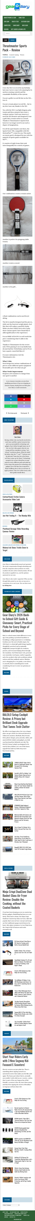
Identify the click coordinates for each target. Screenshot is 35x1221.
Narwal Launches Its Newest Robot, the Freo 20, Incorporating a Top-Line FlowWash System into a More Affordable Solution (23, 1110)
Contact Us (12, 1217)
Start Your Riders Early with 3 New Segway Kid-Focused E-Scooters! (16, 1060)
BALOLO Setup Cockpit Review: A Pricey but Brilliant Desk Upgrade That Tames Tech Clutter (16, 720)
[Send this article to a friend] (11, 402)
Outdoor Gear (25, 22)
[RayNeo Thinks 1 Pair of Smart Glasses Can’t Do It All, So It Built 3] (8, 954)
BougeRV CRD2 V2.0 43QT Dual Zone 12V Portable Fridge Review (23, 848)
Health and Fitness (8, 513)
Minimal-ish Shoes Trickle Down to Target (15, 549)
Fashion (6, 29)
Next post (24, 413)
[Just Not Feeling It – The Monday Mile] (17, 511)
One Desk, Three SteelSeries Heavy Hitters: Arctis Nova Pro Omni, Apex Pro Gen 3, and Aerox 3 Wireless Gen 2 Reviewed (23, 839)
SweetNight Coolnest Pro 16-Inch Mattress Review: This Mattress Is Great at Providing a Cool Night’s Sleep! (23, 962)
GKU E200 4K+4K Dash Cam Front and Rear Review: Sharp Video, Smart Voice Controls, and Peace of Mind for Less (23, 797)
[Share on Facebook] (11, 396)
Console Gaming (14, 55)
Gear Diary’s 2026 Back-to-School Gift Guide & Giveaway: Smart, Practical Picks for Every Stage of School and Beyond (17, 623)
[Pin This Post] (24, 399)
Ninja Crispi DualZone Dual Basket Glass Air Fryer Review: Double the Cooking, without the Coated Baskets (23, 786)
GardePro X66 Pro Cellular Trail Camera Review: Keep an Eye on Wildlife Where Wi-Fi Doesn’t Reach (23, 776)
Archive (6, 1217)
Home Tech (22, 18)
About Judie (5, 1212)
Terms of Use (26, 1215)
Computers (7, 25)
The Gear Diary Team (14, 1212)
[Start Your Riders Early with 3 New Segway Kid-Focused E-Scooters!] (17, 1053)
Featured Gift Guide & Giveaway (12, 591)
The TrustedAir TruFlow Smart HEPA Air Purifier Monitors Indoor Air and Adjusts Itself (23, 1023)
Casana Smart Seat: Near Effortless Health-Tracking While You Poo (23, 1150)
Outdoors (23, 545)
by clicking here (7, 585)
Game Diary (16, 25)
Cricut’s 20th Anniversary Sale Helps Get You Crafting (22, 972)
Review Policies (24, 1212)
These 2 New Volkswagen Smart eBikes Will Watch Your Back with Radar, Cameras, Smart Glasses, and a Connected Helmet (23, 993)
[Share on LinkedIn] (11, 399)
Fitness (22, 55)
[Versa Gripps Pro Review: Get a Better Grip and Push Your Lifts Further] (8, 831)
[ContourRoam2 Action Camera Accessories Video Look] (17, 492)
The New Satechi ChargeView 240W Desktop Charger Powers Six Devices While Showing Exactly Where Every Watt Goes (23, 1004)
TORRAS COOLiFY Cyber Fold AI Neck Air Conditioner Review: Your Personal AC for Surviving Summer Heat (23, 765)
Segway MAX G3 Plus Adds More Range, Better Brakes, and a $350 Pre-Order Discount (23, 1014)
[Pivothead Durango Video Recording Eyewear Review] (17, 524)
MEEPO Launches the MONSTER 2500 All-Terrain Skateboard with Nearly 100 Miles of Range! (23, 1140)
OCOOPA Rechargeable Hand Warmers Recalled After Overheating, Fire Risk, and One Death (23, 1130)
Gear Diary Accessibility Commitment (12, 1215)
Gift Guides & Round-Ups (18, 29)
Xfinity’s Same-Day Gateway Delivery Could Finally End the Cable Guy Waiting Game (22, 1170)
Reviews (5, 526)
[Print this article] (24, 402)
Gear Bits (5, 545)
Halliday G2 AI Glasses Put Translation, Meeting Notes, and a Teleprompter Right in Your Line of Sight (23, 1160)
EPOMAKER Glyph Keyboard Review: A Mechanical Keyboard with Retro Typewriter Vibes (23, 807)
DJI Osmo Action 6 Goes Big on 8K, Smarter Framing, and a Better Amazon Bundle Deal (23, 943)
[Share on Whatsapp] (11, 406)
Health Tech (15, 22)
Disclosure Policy (8, 1213)
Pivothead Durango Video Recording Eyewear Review (16, 530)
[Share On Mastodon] (24, 406)
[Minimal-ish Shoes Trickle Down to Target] (17, 543)
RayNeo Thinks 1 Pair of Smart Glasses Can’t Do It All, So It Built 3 (23, 952)
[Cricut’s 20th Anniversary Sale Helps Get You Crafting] (8, 974)
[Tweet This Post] (24, 396)
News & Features (7, 494)
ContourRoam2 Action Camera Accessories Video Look (14, 498)
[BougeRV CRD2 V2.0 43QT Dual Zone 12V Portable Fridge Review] (8, 851)
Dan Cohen (12, 57)
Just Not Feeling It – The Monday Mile (17, 515)
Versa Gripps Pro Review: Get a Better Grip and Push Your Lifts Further (23, 829)
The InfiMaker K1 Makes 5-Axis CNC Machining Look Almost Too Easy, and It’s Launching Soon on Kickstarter (23, 982)
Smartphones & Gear (10, 18)
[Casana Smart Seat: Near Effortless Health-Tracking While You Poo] (8, 1152)
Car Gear (6, 22)
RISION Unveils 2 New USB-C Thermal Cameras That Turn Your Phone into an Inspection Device (23, 1120)
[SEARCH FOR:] (17, 33)
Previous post (12, 413)
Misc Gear (25, 25)
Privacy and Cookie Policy (20, 1213)
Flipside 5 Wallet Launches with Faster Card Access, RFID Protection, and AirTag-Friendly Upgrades (23, 1180)
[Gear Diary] (17, 7)
